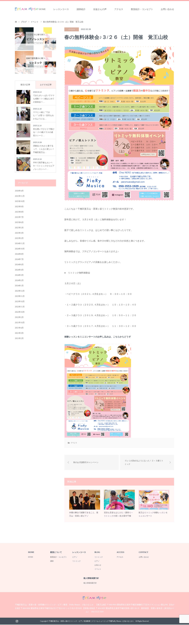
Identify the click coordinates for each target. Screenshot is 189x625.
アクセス (118, 9)
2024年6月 (19, 265)
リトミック (76, 561)
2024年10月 (20, 249)
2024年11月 (20, 243)
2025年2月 (19, 238)
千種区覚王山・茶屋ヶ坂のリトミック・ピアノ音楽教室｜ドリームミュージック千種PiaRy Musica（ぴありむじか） (91, 621)
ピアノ (74, 557)
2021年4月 (19, 328)
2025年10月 (20, 201)
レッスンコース (61, 9)
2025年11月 (20, 196)
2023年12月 (20, 291)
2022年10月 (20, 312)
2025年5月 (19, 228)
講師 (52, 561)
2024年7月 (19, 259)
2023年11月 (20, 296)
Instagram (17, 621)
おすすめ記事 (46, 85)
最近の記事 (25, 85)
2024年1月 (19, 286)
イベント (71, 29)
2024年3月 (19, 275)
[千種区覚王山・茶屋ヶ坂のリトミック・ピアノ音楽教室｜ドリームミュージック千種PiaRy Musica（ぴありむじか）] (26, 9)
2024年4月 (19, 270)
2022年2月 (19, 317)
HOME (42, 9)
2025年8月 (19, 212)
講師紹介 (81, 9)
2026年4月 (19, 191)
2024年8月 (19, 254)
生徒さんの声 (100, 9)
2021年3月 (19, 333)
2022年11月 (20, 307)
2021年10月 (20, 323)
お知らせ (97, 565)
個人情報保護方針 (90, 583)
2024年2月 (19, 280)
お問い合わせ (167, 9)
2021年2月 (19, 338)
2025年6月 (19, 222)
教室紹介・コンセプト (142, 9)
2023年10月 (20, 301)
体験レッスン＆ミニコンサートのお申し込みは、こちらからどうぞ (97, 337)
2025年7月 (19, 217)
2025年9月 (19, 207)
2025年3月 (19, 233)
